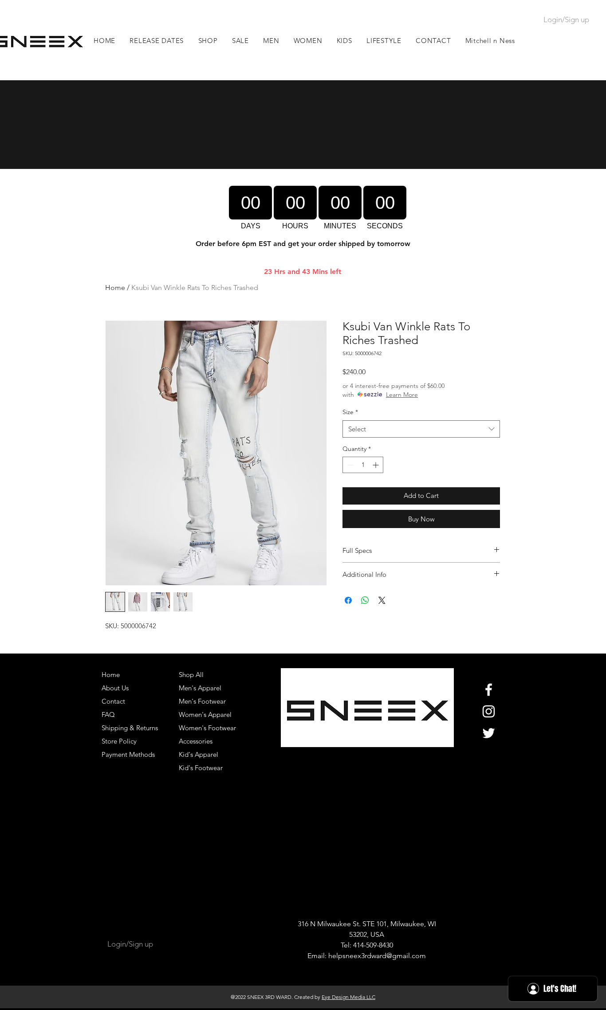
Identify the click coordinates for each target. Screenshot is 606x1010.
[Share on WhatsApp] (365, 600)
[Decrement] (349, 465)
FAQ (108, 714)
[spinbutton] (363, 465)
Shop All (191, 674)
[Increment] (376, 465)
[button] (271, 40)
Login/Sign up (566, 19)
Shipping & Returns (130, 728)
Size (350, 412)
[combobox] (421, 429)
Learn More (402, 395)
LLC (370, 997)
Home (115, 287)
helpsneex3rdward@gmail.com (377, 955)
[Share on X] (382, 600)
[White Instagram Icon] (488, 711)
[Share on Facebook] (348, 600)
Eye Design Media (343, 997)
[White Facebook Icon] (488, 689)
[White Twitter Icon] (488, 733)
